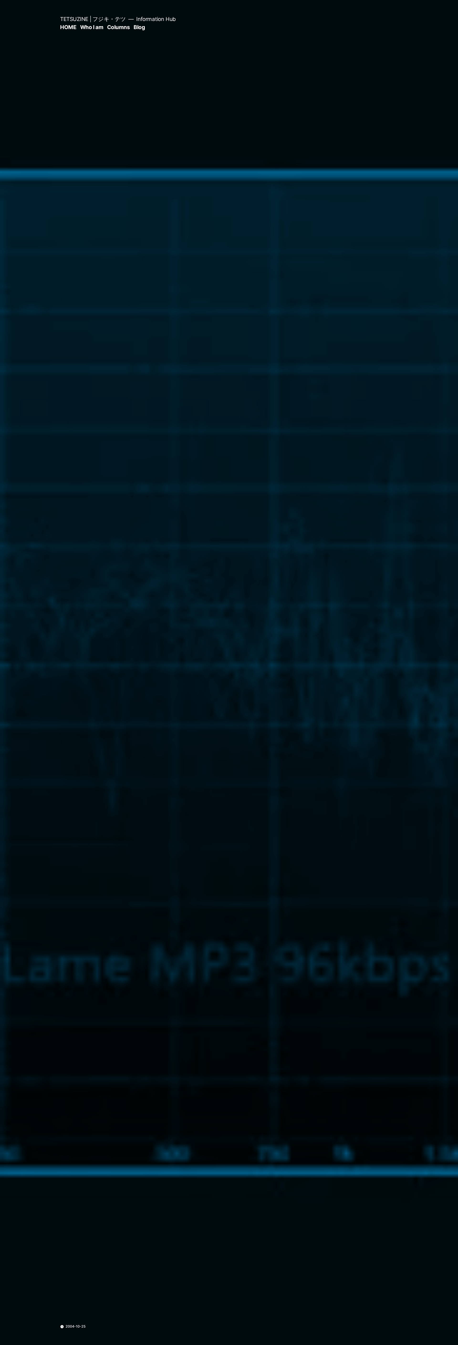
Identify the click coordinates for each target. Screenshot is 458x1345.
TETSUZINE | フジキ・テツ (93, 19)
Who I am (91, 27)
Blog (139, 27)
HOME (68, 27)
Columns (118, 27)
